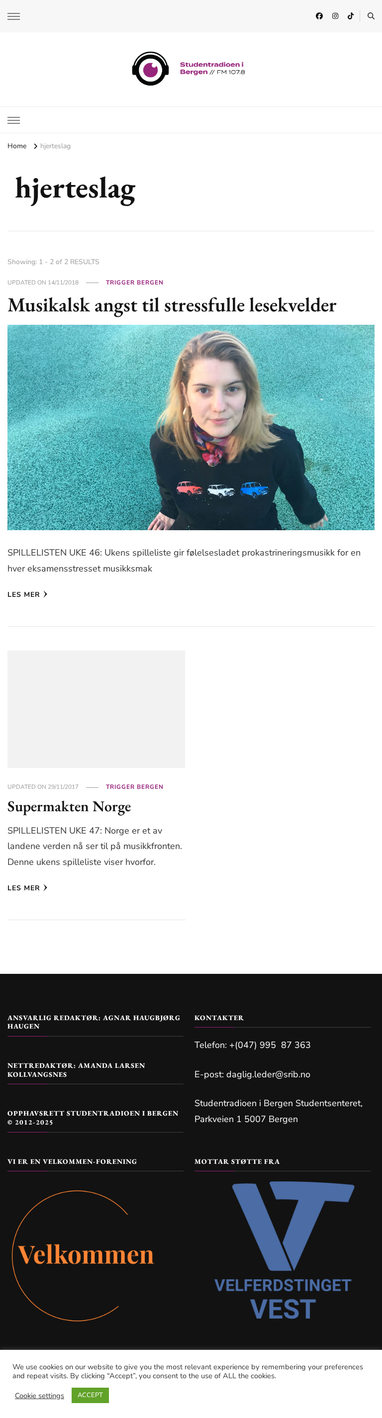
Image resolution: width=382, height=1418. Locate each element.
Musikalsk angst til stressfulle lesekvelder (172, 304)
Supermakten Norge (69, 806)
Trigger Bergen (135, 282)
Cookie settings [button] (39, 1395)
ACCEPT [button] (90, 1395)
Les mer (23, 594)
